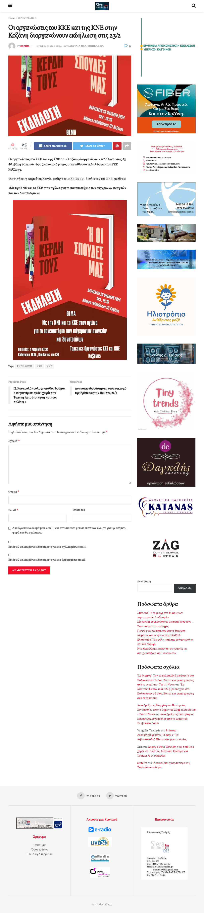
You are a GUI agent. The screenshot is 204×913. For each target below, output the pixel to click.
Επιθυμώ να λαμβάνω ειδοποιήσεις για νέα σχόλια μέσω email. (47, 547)
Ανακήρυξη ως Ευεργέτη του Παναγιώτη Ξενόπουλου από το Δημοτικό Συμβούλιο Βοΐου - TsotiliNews (166, 710)
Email (13, 510)
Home (11, 18)
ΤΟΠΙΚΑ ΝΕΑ (96, 46)
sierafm (24, 46)
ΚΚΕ (39, 366)
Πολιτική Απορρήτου (39, 854)
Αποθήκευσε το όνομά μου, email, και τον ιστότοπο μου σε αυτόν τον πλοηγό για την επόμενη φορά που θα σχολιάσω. (69, 530)
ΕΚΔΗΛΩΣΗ (24, 366)
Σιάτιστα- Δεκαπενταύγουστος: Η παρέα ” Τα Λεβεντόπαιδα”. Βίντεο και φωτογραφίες (162, 735)
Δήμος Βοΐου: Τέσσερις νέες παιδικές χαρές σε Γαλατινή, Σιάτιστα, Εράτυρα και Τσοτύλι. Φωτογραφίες (165, 751)
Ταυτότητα (39, 845)
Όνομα (14, 492)
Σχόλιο (14, 441)
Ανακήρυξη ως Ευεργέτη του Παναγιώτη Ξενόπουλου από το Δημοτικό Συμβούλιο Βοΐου (165, 718)
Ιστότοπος (79, 510)
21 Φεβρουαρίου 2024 (49, 46)
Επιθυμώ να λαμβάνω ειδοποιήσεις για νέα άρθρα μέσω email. (46, 560)
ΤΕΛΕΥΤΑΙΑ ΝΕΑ (27, 18)
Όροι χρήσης (39, 850)
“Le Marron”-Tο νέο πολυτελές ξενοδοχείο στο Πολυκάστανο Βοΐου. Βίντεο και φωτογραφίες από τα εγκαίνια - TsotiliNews (165, 680)
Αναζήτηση (144, 581)
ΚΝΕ (49, 366)
